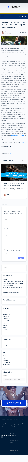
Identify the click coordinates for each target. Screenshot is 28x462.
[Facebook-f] (20, 16)
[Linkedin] (25, 16)
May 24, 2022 (10, 195)
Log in (4, 358)
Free (10, 153)
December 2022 (6, 312)
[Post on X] (10, 147)
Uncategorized (6, 345)
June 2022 (5, 325)
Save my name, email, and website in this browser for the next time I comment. (13, 252)
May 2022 (5, 327)
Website (6, 243)
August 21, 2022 (9, 33)
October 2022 (6, 316)
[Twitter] (22, 16)
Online (5, 375)
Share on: (4, 146)
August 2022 (6, 320)
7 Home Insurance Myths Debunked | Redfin (13, 281)
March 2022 (5, 332)
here (22, 142)
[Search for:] (14, 267)
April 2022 (5, 329)
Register (5, 355)
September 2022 (6, 318)
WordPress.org (6, 364)
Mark (6, 31)
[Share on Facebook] (8, 147)
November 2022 (6, 314)
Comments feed (6, 362)
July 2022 (5, 323)
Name (6, 229)
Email (6, 236)
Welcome (5, 279)
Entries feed (5, 360)
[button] (2, 16)
